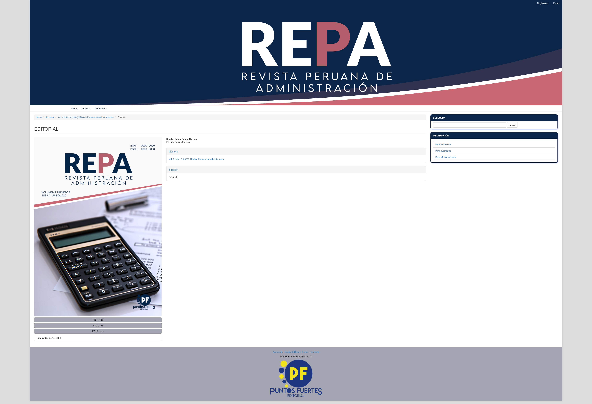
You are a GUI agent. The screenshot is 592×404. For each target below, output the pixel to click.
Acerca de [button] (100, 108)
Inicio (39, 117)
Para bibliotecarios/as (445, 157)
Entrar (556, 3)
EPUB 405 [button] (98, 331)
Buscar (512, 124)
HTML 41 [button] (98, 325)
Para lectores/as (443, 144)
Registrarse (542, 3)
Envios (305, 351)
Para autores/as (443, 150)
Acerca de (278, 351)
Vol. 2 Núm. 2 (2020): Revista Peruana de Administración (86, 117)
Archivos (86, 108)
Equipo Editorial (292, 351)
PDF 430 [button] (98, 319)
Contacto (314, 351)
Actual (74, 108)
